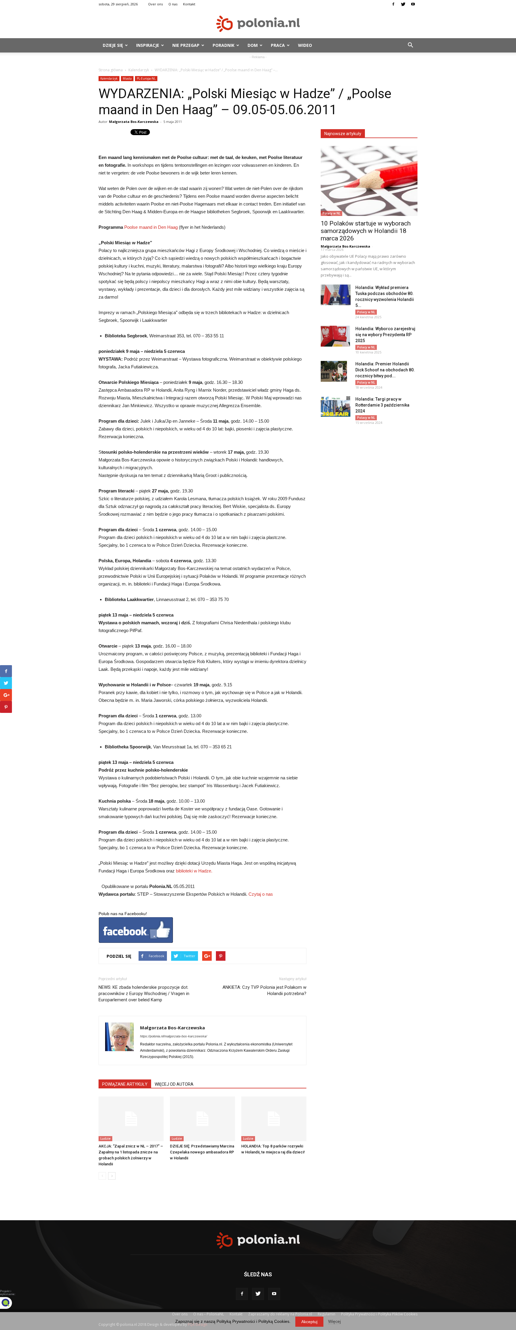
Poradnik (223, 45)
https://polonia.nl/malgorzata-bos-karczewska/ (173, 1036)
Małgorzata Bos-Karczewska (134, 121)
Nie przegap (185, 45)
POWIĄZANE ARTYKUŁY (125, 1084)
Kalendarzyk (138, 69)
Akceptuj (309, 1321)
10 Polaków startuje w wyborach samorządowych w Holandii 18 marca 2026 (366, 231)
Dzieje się (113, 45)
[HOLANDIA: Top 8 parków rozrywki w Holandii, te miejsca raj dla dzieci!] (273, 1118)
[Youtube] (412, 4)
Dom (253, 45)
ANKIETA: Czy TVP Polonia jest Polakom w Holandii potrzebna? (264, 990)
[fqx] (10, 1303)
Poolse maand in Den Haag (151, 227)
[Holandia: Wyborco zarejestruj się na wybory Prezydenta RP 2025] (335, 336)
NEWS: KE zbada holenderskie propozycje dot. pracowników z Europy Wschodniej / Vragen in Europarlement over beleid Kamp (144, 993)
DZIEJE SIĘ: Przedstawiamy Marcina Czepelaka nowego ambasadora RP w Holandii (202, 1152)
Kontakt (189, 4)
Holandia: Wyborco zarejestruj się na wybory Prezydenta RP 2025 (385, 334)
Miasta (127, 78)
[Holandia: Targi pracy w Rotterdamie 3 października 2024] (336, 406)
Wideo (305, 45)
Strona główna (111, 69)
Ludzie (105, 1138)
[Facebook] (393, 4)
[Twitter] (403, 4)
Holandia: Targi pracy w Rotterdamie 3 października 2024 (382, 405)
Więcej (334, 1321)
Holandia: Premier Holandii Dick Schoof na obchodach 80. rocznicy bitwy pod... (385, 370)
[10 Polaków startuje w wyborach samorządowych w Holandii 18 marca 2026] (369, 181)
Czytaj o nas (260, 894)
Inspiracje (147, 45)
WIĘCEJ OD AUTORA (174, 1084)
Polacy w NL (331, 213)
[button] (410, 45)
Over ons (155, 4)
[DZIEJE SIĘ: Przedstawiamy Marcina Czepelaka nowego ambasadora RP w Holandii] (202, 1118)
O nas (172, 4)
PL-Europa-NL (146, 78)
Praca (278, 45)
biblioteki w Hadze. (194, 870)
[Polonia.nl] (258, 23)
